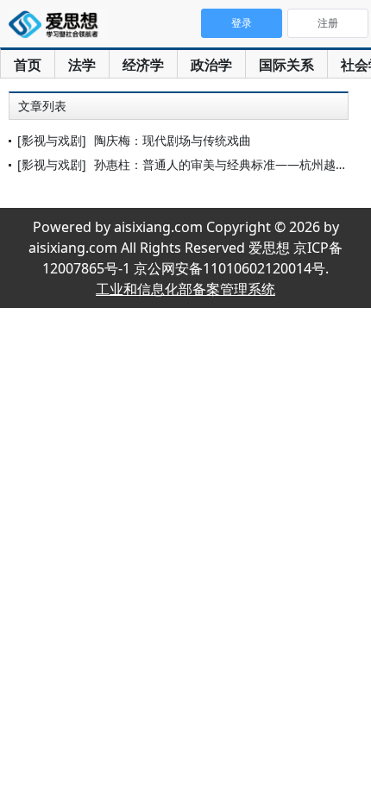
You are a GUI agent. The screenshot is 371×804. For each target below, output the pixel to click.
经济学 (143, 64)
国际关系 (286, 64)
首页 (27, 64)
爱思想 (58, 26)
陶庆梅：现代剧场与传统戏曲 (172, 140)
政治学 (211, 64)
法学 (82, 64)
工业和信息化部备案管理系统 (185, 289)
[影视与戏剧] (51, 140)
